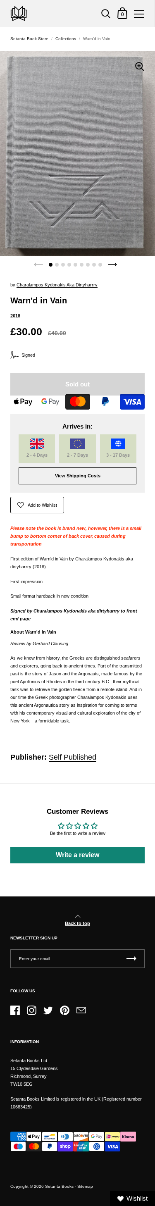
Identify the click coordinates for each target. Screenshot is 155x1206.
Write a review (77, 854)
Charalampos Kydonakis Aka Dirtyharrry (57, 284)
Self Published (72, 757)
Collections (65, 38)
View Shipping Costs (77, 475)
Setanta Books (59, 1186)
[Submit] (131, 958)
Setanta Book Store (29, 38)
